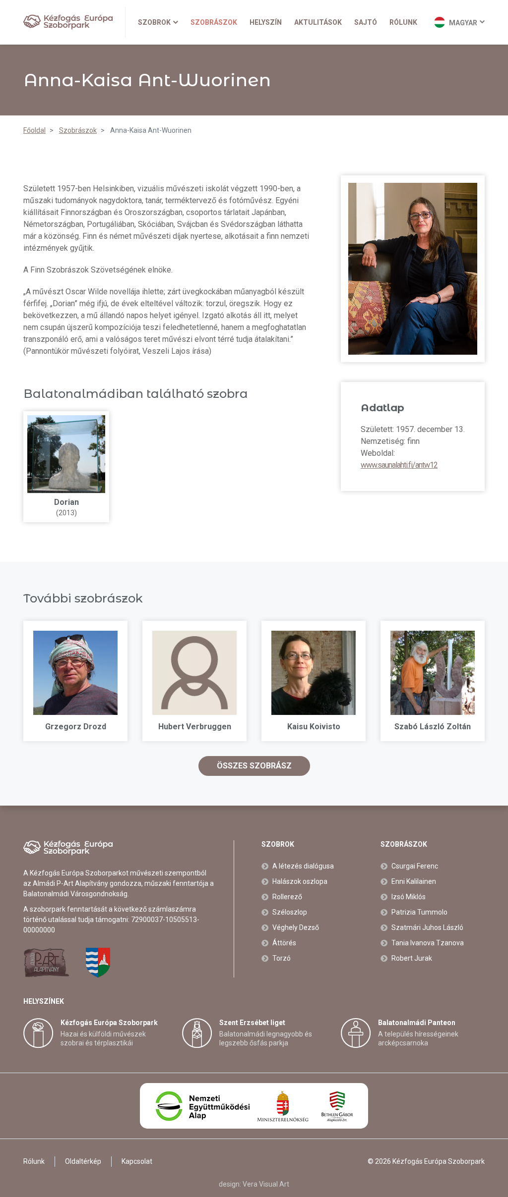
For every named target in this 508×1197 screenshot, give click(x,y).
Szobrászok (213, 22)
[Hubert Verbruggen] (194, 673)
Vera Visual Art (266, 1184)
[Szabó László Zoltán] (432, 673)
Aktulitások (318, 22)
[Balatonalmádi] (98, 963)
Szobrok (154, 22)
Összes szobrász (254, 765)
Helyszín (266, 22)
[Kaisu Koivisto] (313, 673)
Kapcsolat (137, 1161)
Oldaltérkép (83, 1161)
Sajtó (365, 22)
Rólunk (403, 22)
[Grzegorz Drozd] (75, 673)
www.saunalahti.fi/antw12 (399, 465)
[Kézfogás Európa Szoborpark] (68, 22)
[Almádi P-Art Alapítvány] (46, 963)
